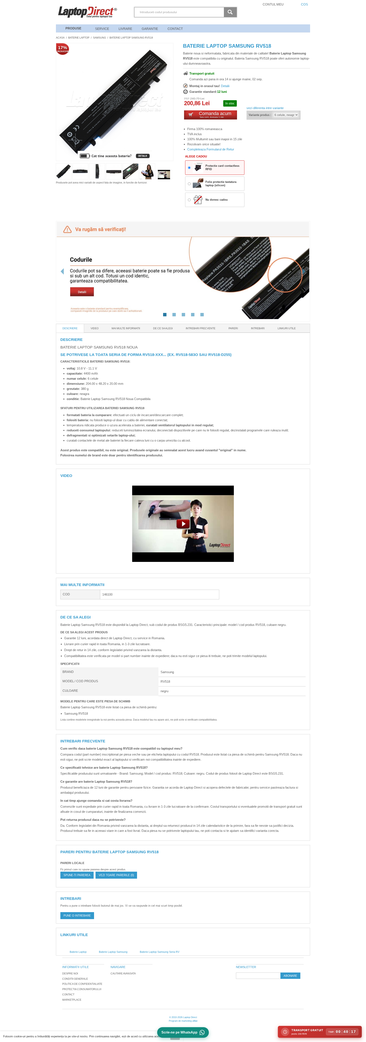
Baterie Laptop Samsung (113, 951)
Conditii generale (75, 978)
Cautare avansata (123, 973)
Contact (175, 29)
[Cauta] (231, 12)
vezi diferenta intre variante (265, 108)
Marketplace (71, 999)
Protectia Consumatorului (81, 989)
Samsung (99, 37)
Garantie (150, 29)
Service (102, 29)
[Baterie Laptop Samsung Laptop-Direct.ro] (164, 174)
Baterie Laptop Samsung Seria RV (159, 951)
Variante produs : (260, 115)
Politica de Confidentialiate (82, 983)
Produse (73, 28)
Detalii (225, 86)
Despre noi (70, 973)
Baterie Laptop (78, 37)
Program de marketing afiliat (183, 1021)
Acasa (60, 37)
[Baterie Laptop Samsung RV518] (147, 171)
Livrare (125, 29)
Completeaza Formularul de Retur (210, 149)
